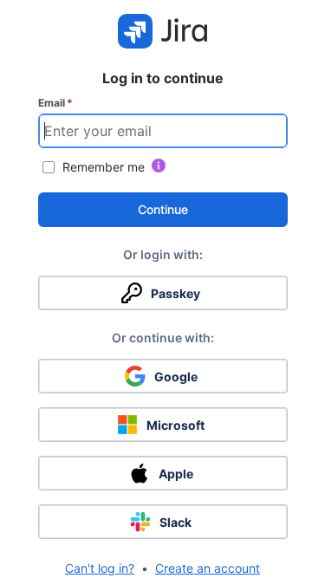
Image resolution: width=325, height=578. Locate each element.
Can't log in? (99, 568)
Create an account (207, 568)
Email (55, 102)
